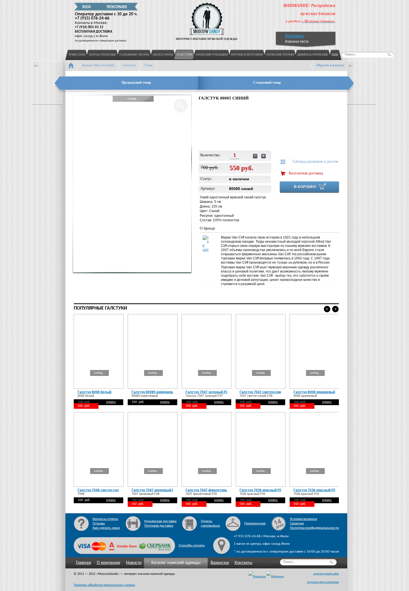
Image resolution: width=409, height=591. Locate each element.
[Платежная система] (275, 576)
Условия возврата (303, 519)
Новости (134, 563)
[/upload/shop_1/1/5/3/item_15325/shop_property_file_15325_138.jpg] (249, 126)
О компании (108, 563)
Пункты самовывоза (210, 523)
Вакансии (220, 563)
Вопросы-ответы (105, 519)
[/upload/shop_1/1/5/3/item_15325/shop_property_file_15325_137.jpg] (212, 126)
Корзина (294, 36)
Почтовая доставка (158, 525)
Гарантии (297, 523)
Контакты (243, 563)
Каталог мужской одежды (176, 563)
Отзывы (99, 523)
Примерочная (254, 523)
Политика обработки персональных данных (104, 585)
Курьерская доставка (160, 521)
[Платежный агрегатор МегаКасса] (257, 576)
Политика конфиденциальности (314, 528)
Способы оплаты (192, 545)
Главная (83, 563)
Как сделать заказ (106, 528)
